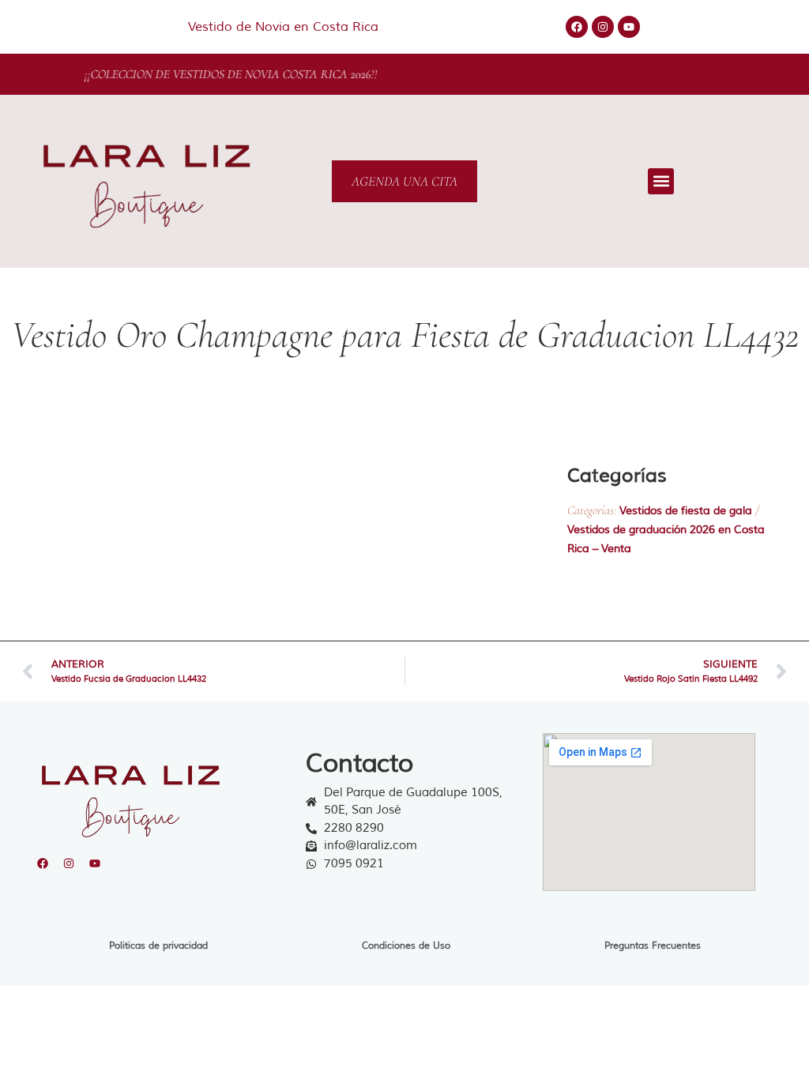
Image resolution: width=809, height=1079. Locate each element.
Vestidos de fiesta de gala (685, 510)
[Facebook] (577, 27)
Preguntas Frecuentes (652, 946)
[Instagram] (603, 27)
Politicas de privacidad (158, 946)
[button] (661, 181)
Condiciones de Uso (406, 946)
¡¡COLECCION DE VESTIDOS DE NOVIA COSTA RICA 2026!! (263, 74)
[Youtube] (629, 27)
